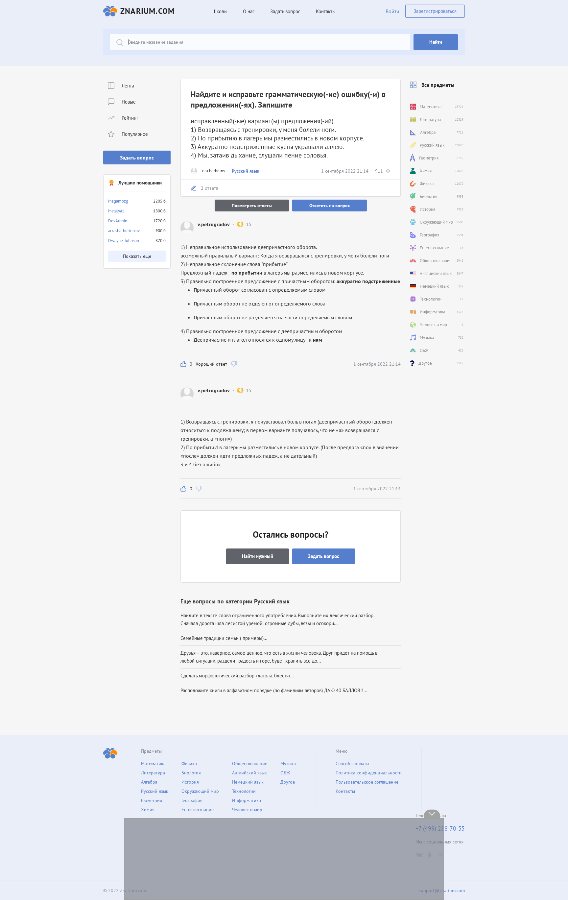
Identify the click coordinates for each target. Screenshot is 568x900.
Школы (219, 11)
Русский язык (245, 171)
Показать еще (137, 256)
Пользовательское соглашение (367, 782)
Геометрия (151, 800)
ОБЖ (285, 773)
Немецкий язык (248, 782)
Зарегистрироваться (435, 11)
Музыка (288, 763)
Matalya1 (116, 211)
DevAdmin (117, 221)
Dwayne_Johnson (123, 240)
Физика (189, 763)
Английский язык (249, 773)
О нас (249, 11)
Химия (147, 810)
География (191, 800)
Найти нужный (257, 556)
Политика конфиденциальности (369, 773)
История (190, 782)
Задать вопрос (137, 157)
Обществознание (249, 763)
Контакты (326, 11)
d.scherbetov (213, 171)
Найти (435, 42)
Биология (191, 773)
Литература (153, 773)
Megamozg (118, 201)
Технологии (244, 791)
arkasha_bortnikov (124, 230)
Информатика (246, 800)
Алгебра (149, 782)
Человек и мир (247, 810)
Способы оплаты (352, 763)
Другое (287, 782)
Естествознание (197, 810)
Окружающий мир (200, 791)
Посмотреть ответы (252, 205)
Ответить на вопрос (329, 205)
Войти (392, 11)
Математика (153, 763)
